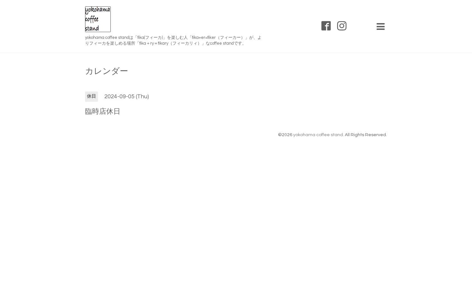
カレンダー (106, 71)
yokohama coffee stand (318, 135)
